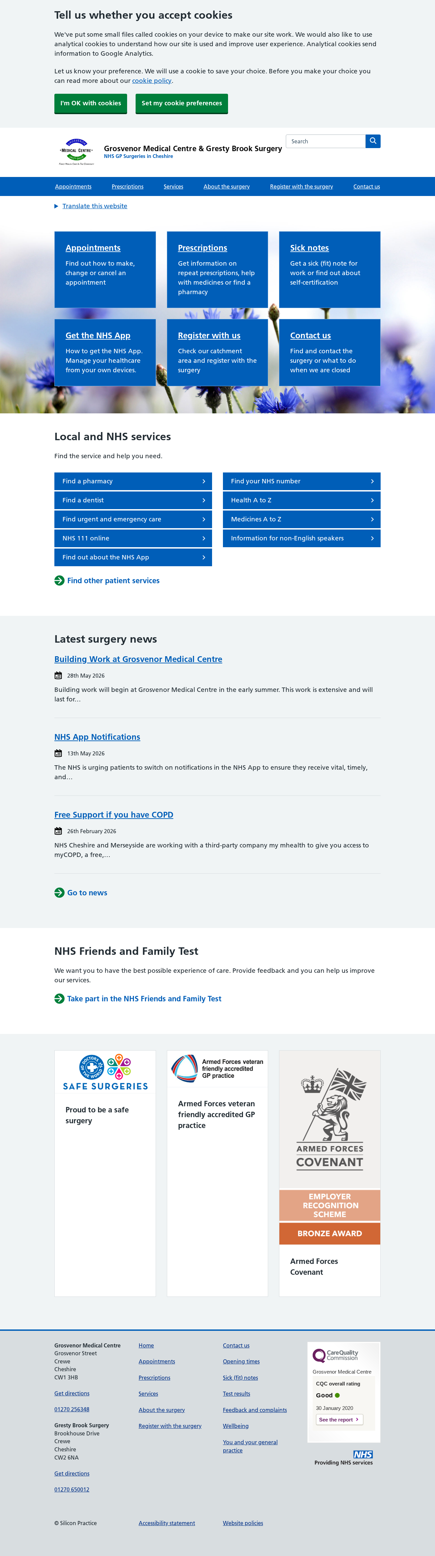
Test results (236, 1393)
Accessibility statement (167, 1523)
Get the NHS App (98, 335)
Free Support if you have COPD (113, 815)
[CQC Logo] (335, 1361)
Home (146, 1345)
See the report (336, 1420)
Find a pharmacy (88, 481)
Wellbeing (236, 1426)
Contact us (366, 186)
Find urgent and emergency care (112, 519)
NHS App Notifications (97, 737)
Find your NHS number (265, 481)
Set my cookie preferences (182, 103)
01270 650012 (71, 1489)
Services (173, 186)
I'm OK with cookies (90, 103)
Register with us (209, 335)
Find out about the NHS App (106, 557)
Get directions (71, 1393)
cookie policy (152, 81)
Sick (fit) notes (240, 1377)
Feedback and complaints (255, 1410)
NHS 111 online (86, 538)
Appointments (73, 186)
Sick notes (309, 248)
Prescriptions (127, 186)
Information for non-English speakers (287, 538)
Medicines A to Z (256, 519)
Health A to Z (251, 500)
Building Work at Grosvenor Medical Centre (138, 659)
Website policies (243, 1523)
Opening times (241, 1361)
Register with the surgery (301, 186)
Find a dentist (83, 500)
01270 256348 (71, 1409)
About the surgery (227, 186)
